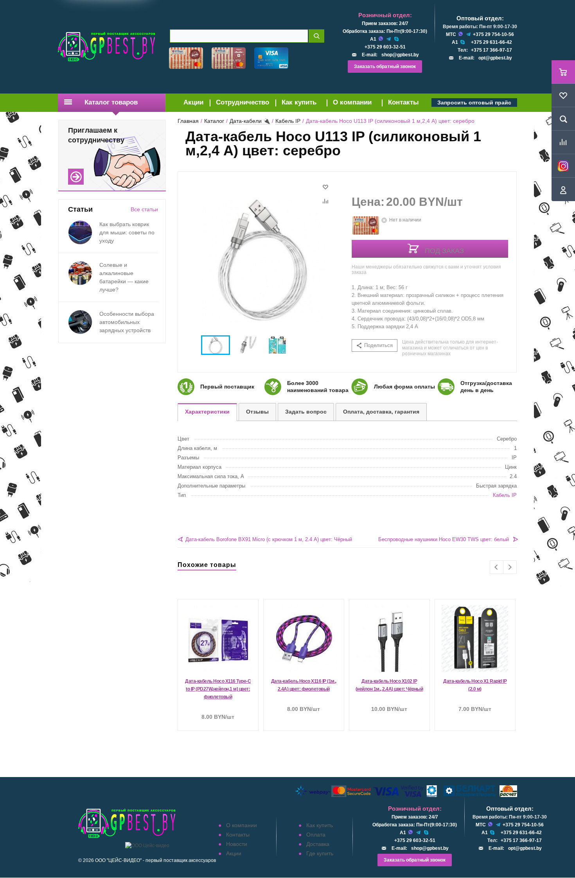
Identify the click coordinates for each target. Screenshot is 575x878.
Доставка (317, 844)
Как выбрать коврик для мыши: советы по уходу (127, 232)
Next (509, 567)
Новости (236, 844)
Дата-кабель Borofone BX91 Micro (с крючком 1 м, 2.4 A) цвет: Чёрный (268, 539)
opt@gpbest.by (495, 58)
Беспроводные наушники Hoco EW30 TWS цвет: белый (443, 539)
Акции (193, 102)
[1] (355, 181)
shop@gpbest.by (400, 55)
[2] (363, 181)
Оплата (315, 834)
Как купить (299, 102)
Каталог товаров (111, 102)
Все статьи (144, 209)
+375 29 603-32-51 (385, 47)
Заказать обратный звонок (385, 66)
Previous (496, 567)
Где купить (319, 853)
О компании (352, 102)
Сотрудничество (242, 102)
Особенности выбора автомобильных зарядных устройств (126, 322)
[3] (370, 181)
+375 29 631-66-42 (491, 42)
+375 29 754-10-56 (493, 34)
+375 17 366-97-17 (491, 50)
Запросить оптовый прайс (474, 102)
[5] (385, 181)
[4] (377, 181)
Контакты (403, 102)
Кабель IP (505, 495)
